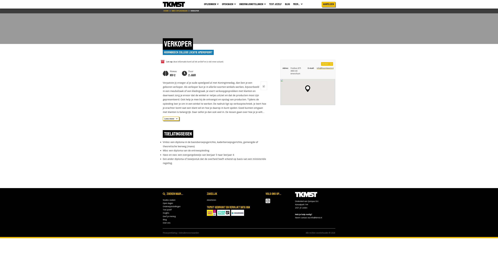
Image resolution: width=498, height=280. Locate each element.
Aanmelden (328, 4)
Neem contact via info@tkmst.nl (308, 217)
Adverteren (211, 200)
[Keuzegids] (237, 212)
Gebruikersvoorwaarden (189, 233)
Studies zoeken (169, 200)
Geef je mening (169, 216)
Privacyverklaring (170, 233)
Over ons (166, 223)
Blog (165, 219)
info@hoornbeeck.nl (325, 68)
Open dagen (168, 203)
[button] (307, 88)
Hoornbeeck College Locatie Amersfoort (188, 52)
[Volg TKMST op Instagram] (268, 202)
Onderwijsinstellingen (172, 206)
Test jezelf (167, 209)
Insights (166, 213)
